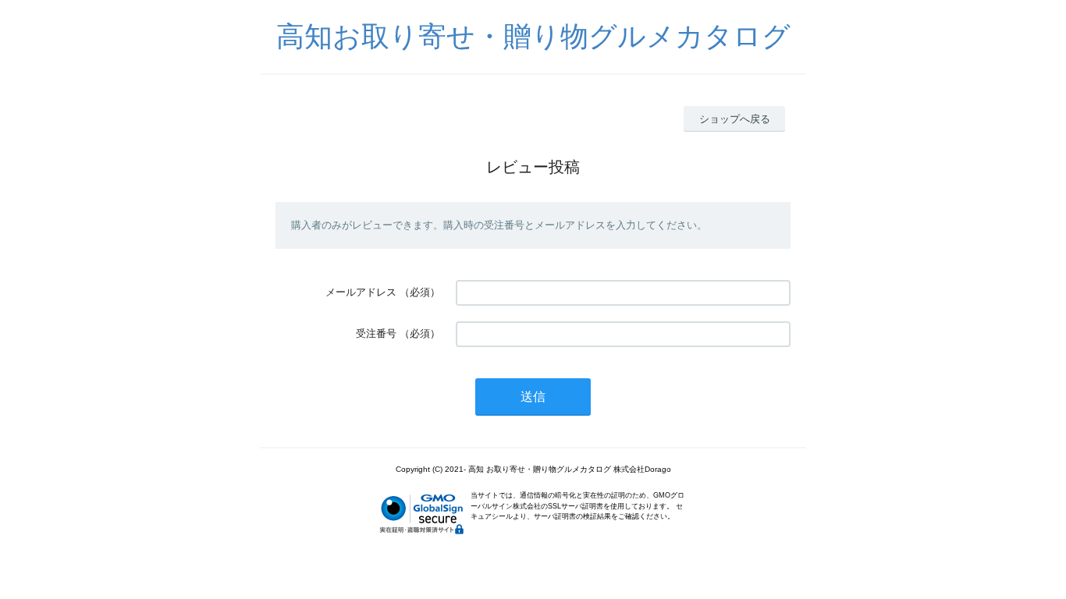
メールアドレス (360, 292)
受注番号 (376, 333)
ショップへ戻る (734, 119)
